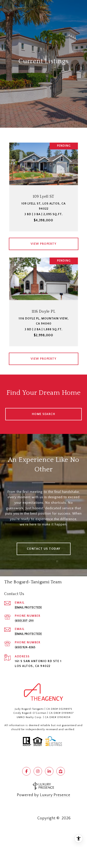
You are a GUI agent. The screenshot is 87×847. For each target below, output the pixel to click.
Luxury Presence (55, 795)
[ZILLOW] (60, 771)
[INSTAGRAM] (38, 771)
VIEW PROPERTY (44, 244)
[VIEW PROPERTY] (43, 240)
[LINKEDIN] (49, 771)
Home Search (43, 414)
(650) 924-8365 (25, 647)
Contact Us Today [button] (43, 549)
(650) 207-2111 (24, 620)
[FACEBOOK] (26, 771)
